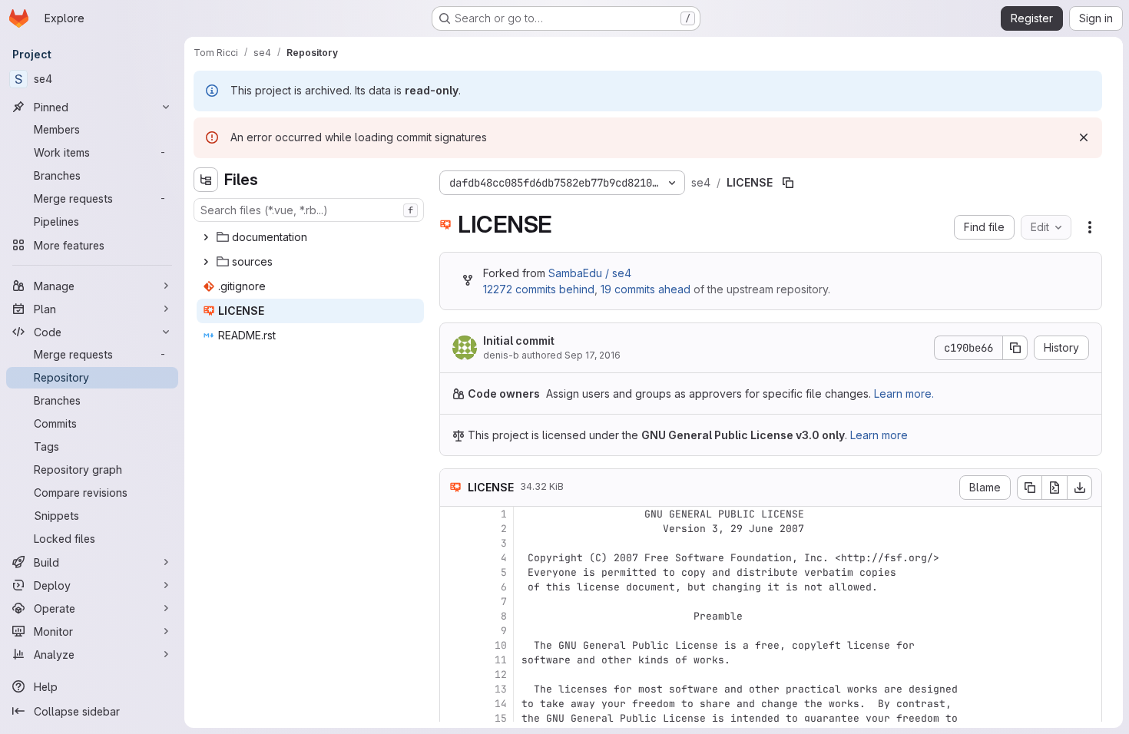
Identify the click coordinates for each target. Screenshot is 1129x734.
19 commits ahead (645, 289)
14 (501, 703)
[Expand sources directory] (206, 262)
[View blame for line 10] (453, 645)
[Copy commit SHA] (1015, 348)
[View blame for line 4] (453, 557)
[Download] (1080, 487)
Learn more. (904, 393)
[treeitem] (310, 237)
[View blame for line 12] (453, 674)
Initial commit (519, 340)
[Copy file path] (788, 182)
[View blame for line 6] (453, 587)
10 (501, 645)
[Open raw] (1054, 487)
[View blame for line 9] (453, 630)
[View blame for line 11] (453, 660)
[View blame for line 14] (453, 703)
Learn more (879, 434)
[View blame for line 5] (453, 572)
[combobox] (309, 210)
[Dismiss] (1083, 137)
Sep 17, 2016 (592, 355)
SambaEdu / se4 (589, 272)
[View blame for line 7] (453, 601)
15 (501, 718)
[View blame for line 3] (453, 543)
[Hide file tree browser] (206, 179)
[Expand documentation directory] (206, 237)
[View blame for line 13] (453, 689)
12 (501, 674)
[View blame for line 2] (453, 528)
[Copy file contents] (1029, 487)
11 (501, 659)
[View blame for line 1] (453, 514)
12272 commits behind (538, 289)
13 (501, 689)
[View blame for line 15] (453, 718)
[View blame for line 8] (453, 616)
